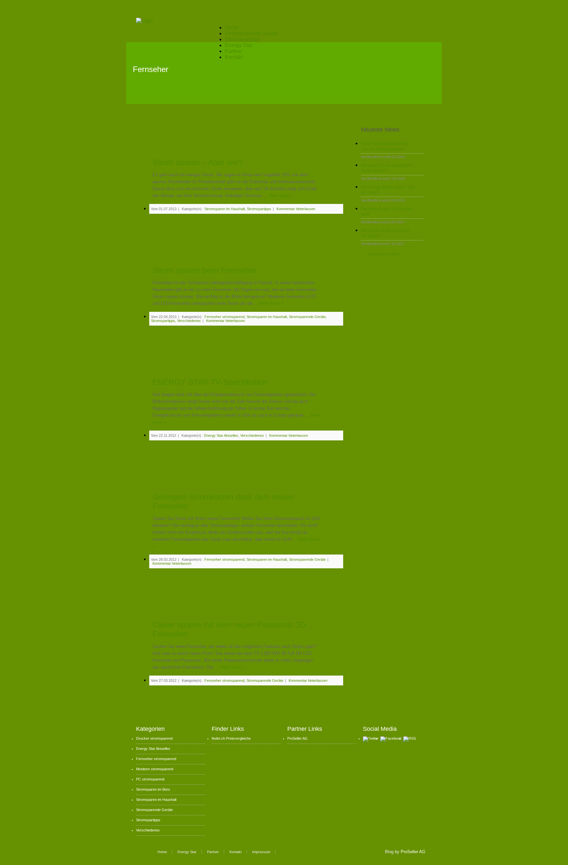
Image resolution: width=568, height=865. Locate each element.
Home (232, 27)
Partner (233, 51)
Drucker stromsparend (154, 738)
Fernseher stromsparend (224, 317)
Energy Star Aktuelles (221, 435)
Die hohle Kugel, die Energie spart (387, 211)
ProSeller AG (297, 738)
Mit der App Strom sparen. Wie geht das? (388, 190)
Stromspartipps (242, 39)
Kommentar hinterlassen (295, 209)
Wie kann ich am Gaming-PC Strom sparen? (387, 168)
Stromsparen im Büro (153, 789)
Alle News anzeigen (383, 254)
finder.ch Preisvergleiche (231, 738)
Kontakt (234, 57)
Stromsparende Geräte (251, 33)
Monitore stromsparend (154, 769)
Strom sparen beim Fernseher (204, 270)
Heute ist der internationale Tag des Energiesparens (385, 146)
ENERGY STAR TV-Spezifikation (210, 382)
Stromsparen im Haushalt (224, 209)
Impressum (261, 852)
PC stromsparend (150, 779)
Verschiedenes (189, 321)
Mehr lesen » (281, 195)
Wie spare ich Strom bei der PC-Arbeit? (385, 233)
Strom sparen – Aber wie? (198, 162)
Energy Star (238, 45)
